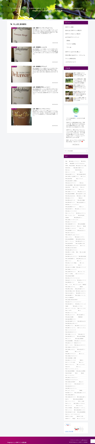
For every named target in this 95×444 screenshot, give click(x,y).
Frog (76, 116)
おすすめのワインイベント (72, 37)
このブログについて (70, 62)
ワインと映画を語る (70, 58)
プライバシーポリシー (75, 440)
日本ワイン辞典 (69, 27)
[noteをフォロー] (75, 144)
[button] (87, 151)
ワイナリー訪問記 (71, 44)
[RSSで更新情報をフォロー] (78, 144)
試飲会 (68, 40)
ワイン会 (69, 47)
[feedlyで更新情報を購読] (77, 144)
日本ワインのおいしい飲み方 (72, 33)
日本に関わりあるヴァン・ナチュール (75, 55)
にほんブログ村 (69, 431)
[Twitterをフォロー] (73, 144)
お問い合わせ (84, 440)
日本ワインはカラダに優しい (72, 51)
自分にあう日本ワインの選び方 (73, 30)
